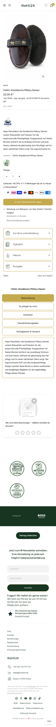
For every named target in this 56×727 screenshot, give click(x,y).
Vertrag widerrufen (28, 535)
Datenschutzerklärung (33, 557)
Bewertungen (13, 639)
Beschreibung (28, 298)
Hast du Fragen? (45, 275)
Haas (5, 85)
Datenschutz (25, 703)
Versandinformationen (14, 693)
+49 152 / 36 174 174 (22, 667)
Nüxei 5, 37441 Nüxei (22, 679)
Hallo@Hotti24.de (20, 673)
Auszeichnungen (22, 616)
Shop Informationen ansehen (18, 220)
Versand (21, 98)
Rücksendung (13, 646)
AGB (16, 703)
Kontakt (10, 635)
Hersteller (28, 315)
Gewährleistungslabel (28, 323)
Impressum (38, 703)
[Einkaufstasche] (51, 5)
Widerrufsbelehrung (34, 708)
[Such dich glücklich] (9, 5)
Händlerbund (18, 708)
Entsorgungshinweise (16, 650)
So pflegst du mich (28, 306)
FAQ (9, 631)
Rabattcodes (12, 642)
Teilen (5, 275)
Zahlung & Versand (28, 713)
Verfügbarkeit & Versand (28, 331)
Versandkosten (31, 686)
